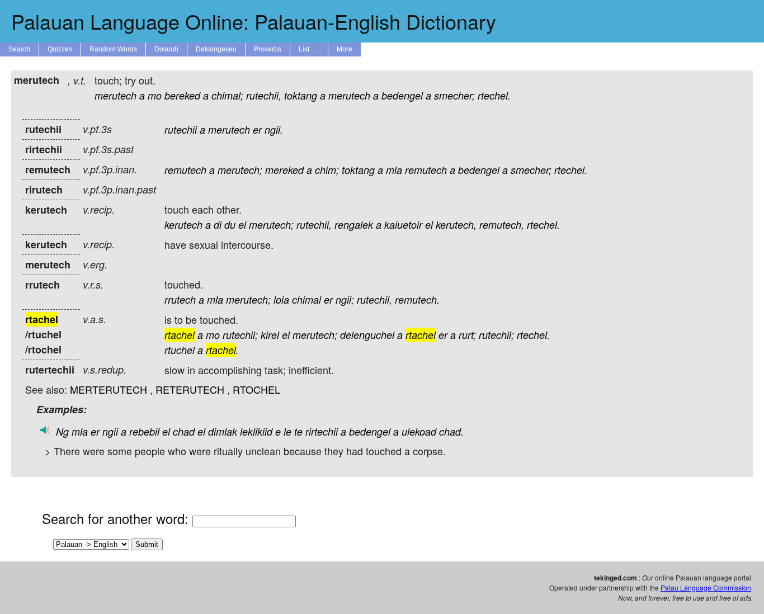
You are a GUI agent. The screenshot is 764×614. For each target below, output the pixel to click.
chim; (327, 170)
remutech (185, 170)
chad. (451, 431)
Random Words (113, 49)
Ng (62, 431)
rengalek (353, 225)
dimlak (222, 431)
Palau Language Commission (706, 587)
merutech (115, 95)
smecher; (454, 95)
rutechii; (240, 335)
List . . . (309, 49)
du (229, 225)
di (217, 225)
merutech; (240, 170)
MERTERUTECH (108, 389)
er (257, 129)
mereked (284, 170)
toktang (300, 95)
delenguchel (367, 335)
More (344, 49)
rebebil (144, 431)
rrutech (180, 299)
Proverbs (267, 49)
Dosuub (166, 49)
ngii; (345, 299)
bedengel (402, 95)
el (242, 225)
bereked (182, 95)
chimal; (227, 95)
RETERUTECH (189, 389)
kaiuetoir (403, 225)
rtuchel (179, 350)
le (287, 431)
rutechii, (263, 95)
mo (155, 95)
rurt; (467, 335)
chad (184, 431)
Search (19, 49)
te (298, 431)
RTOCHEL (256, 389)
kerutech (183, 225)
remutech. (417, 299)
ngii (110, 431)
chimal (306, 299)
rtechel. (494, 95)
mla (394, 170)
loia (281, 299)
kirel (270, 335)
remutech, (501, 225)
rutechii (180, 129)
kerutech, (456, 225)
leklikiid (256, 431)
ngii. (274, 129)
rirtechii (321, 431)
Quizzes (60, 49)
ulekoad (419, 431)
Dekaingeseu (216, 49)
